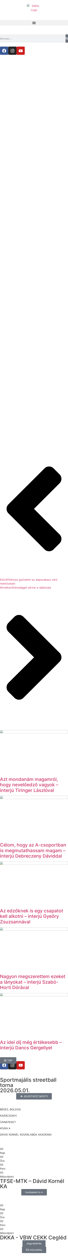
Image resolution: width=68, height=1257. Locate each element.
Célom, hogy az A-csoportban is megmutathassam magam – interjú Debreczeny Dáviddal (33, 850)
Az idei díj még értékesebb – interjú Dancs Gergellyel (31, 1045)
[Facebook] (4, 51)
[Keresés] (67, 38)
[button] (34, 23)
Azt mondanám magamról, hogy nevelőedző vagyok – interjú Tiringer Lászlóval (29, 784)
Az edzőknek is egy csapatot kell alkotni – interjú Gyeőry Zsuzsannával (31, 916)
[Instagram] (12, 51)
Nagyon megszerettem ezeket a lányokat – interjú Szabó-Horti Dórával (32, 982)
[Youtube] (21, 51)
